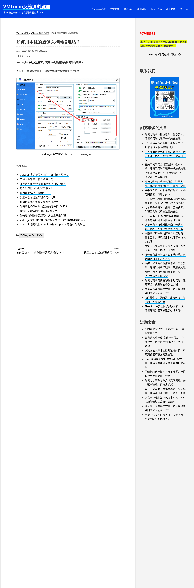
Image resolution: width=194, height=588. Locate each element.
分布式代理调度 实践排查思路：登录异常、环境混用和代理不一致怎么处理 (165, 341)
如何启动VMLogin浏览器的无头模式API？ (44, 206)
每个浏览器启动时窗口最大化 (36, 188)
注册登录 (170, 8)
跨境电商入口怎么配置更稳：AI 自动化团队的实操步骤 (164, 274)
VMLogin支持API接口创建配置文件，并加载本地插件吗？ (53, 220)
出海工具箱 (156, 8)
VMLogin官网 (99, 8)
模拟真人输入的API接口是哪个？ (38, 211)
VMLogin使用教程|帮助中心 (164, 54)
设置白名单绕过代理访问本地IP (38, 197)
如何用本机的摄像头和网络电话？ (39, 202)
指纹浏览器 (34, 62)
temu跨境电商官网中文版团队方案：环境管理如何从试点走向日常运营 (165, 363)
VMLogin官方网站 (52, 154)
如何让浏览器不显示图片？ (35, 192)
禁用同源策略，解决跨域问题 (36, 179)
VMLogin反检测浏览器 (26, 6)
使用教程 (141, 8)
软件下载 (184, 8)
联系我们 (128, 8)
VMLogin (43, 51)
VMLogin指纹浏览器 (40, 33)
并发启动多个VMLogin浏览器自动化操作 (43, 183)
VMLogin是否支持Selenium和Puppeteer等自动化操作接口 (53, 224)
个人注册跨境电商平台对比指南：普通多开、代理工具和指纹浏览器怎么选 (165, 156)
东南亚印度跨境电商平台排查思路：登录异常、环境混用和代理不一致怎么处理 (165, 237)
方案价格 (115, 8)
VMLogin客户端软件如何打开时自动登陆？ (44, 174)
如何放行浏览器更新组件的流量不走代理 (43, 215)
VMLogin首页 (22, 33)
